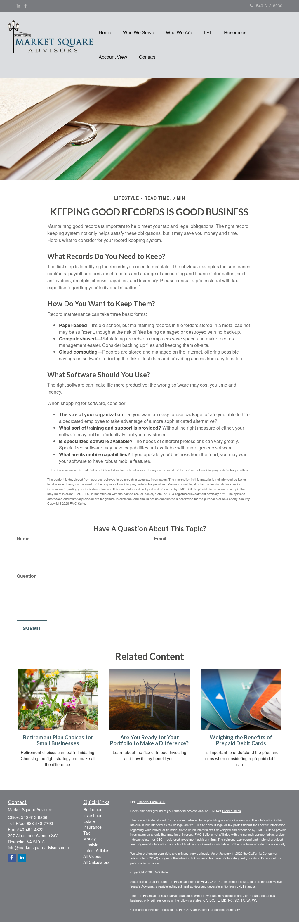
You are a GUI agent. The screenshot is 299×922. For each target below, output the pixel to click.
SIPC (218, 881)
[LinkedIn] (18, 5)
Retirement (93, 809)
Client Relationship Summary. (220, 909)
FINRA (206, 881)
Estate (89, 821)
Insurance (92, 827)
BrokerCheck (231, 810)
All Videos (92, 856)
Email (160, 538)
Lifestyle (90, 844)
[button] (138, 32)
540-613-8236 (269, 5)
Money (89, 839)
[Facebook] (25, 5)
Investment (93, 815)
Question (27, 576)
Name (23, 538)
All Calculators (96, 862)
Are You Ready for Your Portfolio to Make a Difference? (149, 740)
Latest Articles (96, 850)
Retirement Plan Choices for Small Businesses (58, 740)
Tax (86, 833)
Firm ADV (186, 909)
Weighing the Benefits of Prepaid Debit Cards (241, 740)
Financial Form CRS (151, 801)
